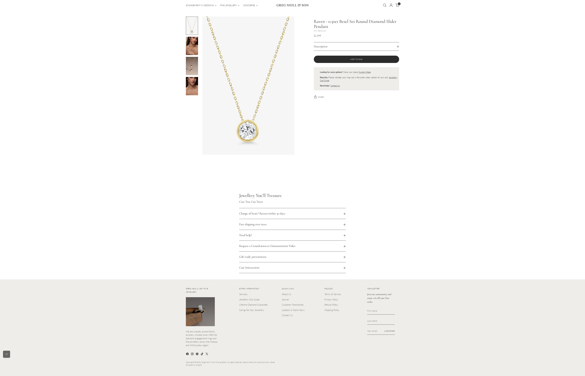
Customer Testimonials (293, 304)
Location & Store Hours (293, 310)
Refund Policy (331, 304)
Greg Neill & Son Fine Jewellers (214, 362)
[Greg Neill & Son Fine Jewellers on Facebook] (188, 354)
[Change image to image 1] (192, 26)
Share (321, 97)
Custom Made (365, 72)
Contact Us (335, 85)
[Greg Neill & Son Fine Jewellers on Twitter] (207, 354)
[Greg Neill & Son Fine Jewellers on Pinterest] (197, 354)
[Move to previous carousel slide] (389, 176)
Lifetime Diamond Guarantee (253, 304)
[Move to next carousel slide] (396, 176)
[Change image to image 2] (192, 46)
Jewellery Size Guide (249, 299)
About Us (286, 294)
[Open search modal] (385, 5)
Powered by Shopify (194, 365)
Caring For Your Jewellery (251, 310)
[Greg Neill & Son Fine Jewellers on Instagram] (192, 354)
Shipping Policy (331, 310)
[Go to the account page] (391, 5)
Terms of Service (332, 294)
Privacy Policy (331, 299)
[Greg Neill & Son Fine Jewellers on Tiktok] (202, 354)
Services (243, 294)
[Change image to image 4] (192, 86)
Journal (285, 299)
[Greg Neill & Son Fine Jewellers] (292, 5)
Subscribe (389, 331)
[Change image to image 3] (192, 66)
